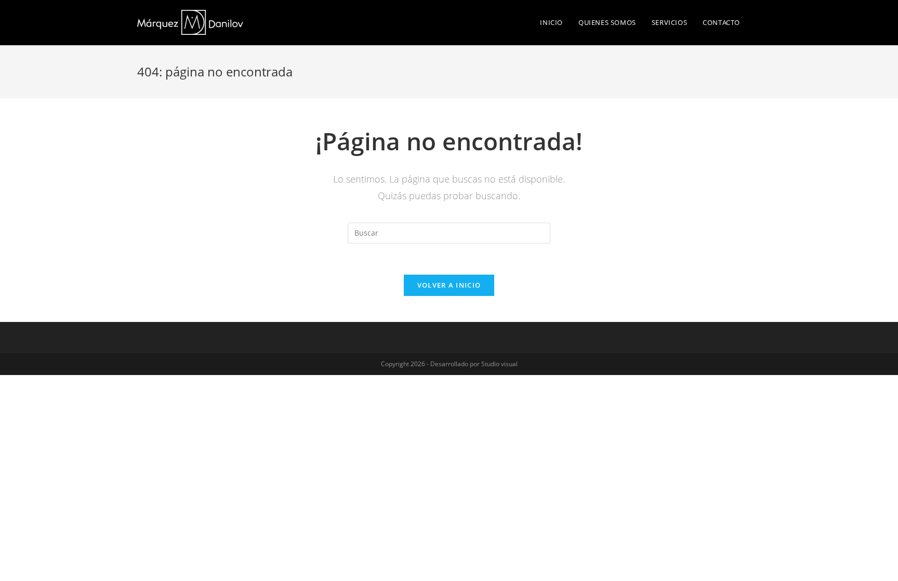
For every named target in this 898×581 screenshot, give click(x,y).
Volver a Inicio (449, 285)
